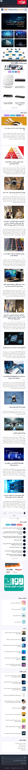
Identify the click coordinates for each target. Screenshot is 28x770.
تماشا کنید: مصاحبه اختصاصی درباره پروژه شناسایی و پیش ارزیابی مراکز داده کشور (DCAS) (12, 544)
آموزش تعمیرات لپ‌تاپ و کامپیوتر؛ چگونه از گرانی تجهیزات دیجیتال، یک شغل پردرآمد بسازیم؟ (12, 701)
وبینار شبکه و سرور (18, 622)
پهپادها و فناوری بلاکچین (19, 433)
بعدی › (4, 513)
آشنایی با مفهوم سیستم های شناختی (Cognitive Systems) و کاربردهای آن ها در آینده (14, 555)
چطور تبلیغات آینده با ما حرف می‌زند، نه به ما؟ (13, 714)
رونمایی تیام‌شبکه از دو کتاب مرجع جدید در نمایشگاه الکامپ (14, 255)
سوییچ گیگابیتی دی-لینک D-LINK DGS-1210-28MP (8, 103)
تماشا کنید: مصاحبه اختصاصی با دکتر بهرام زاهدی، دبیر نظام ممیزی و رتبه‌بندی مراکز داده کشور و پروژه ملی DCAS (14, 317)
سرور (7, 768)
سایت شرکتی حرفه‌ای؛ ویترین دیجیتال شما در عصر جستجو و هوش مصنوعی (12, 689)
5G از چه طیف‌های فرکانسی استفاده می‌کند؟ (20, 45)
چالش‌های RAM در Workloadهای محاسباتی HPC (12, 695)
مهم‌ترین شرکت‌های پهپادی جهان (17, 407)
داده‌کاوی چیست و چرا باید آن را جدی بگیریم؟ (14, 347)
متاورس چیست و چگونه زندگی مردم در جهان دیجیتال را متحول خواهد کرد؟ (13, 665)
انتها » (14, 515)
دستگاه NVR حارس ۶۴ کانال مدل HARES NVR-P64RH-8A (20, 87)
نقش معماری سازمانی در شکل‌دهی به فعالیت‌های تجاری (14, 163)
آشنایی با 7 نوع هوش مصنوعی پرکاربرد (15, 547)
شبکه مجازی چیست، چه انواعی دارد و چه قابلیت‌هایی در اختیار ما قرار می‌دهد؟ (14, 496)
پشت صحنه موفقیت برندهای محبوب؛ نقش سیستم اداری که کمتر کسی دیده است (14, 285)
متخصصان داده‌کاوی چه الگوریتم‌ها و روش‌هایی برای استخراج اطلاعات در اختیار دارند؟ (13, 551)
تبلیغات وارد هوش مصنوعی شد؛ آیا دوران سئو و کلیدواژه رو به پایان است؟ (14, 24)
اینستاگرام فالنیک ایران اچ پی (16, 603)
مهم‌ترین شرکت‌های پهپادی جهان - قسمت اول (14, 192)
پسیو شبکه (23, 750)
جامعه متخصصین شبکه (17, 615)
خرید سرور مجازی (22, 748)
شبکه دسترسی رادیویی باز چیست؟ (7, 45)
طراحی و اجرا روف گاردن (20, 743)
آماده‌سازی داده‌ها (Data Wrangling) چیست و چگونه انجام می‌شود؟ (14, 377)
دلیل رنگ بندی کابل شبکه (16, 708)
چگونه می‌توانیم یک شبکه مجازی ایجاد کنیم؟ (18, 60)
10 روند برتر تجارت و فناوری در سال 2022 (14, 639)
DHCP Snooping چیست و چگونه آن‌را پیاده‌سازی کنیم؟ (14, 464)
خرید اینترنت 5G (22, 747)
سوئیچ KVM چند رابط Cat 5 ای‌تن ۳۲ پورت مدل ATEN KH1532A (20, 104)
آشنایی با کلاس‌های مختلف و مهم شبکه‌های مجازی (20, 36)
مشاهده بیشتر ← (14, 108)
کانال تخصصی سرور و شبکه (16, 609)
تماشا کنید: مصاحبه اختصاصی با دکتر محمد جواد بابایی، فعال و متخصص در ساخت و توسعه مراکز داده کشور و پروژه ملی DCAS (14, 223)
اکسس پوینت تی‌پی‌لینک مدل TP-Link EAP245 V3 (8, 87)
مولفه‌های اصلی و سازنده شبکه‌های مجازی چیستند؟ (7, 36)
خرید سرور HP (22, 745)
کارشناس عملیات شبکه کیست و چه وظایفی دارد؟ (12, 733)
